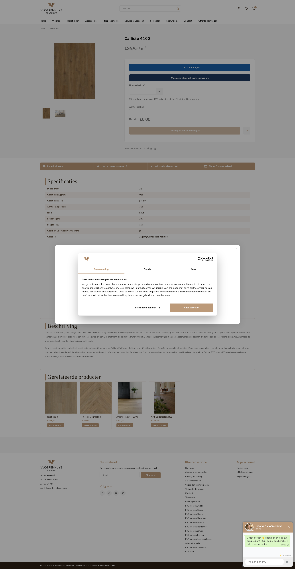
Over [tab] (193, 269)
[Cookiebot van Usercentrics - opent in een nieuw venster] (199, 259)
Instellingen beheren (145, 307)
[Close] (236, 248)
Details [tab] (147, 269)
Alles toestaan (191, 307)
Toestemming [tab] (101, 269)
